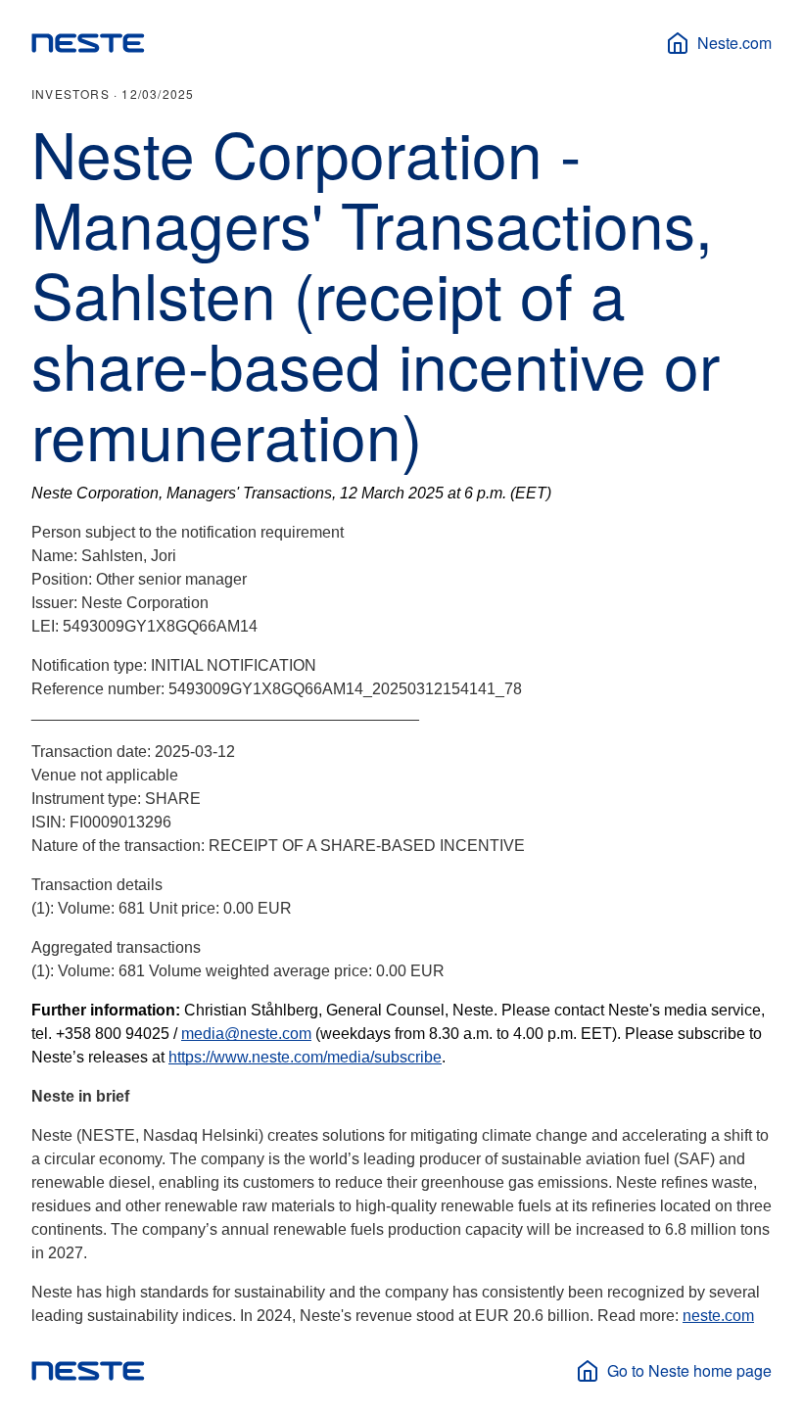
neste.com (718, 1315)
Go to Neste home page (689, 1370)
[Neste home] (88, 43)
